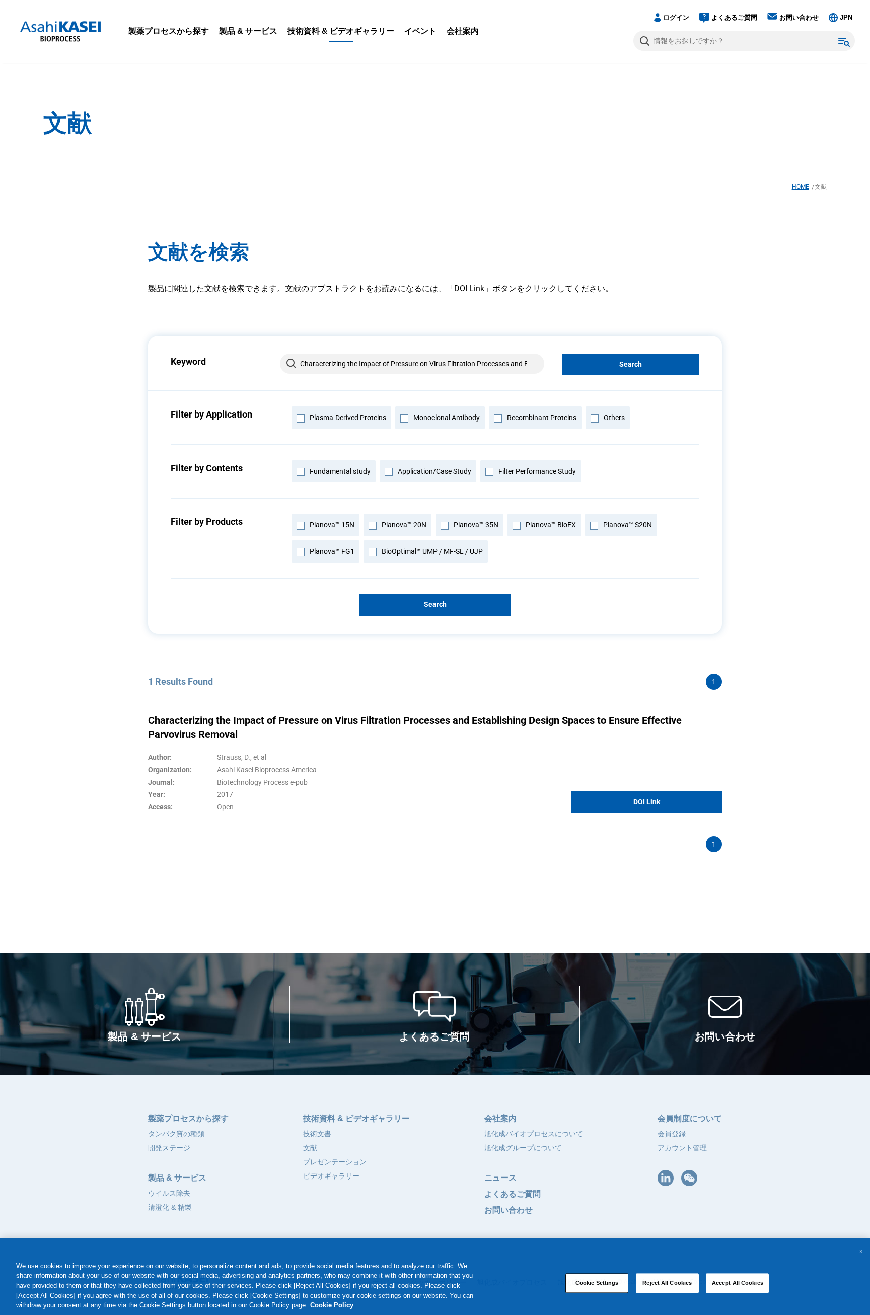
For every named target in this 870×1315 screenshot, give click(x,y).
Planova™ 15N (332, 525)
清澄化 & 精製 (170, 1207)
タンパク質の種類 (176, 1134)
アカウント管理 (682, 1148)
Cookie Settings (597, 1283)
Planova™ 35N (476, 525)
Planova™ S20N (627, 525)
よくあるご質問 (734, 17)
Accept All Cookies (737, 1283)
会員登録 (672, 1134)
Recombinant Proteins (541, 417)
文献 (310, 1148)
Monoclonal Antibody (446, 417)
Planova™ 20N (404, 525)
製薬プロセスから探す (168, 31)
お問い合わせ (799, 17)
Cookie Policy (331, 1305)
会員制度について (690, 1118)
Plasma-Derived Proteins (348, 417)
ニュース (500, 1177)
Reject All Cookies (667, 1283)
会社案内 (463, 31)
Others (614, 417)
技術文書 (317, 1134)
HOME (800, 186)
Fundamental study (340, 471)
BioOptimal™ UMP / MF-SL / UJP (432, 551)
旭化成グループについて (523, 1148)
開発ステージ (169, 1148)
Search (630, 364)
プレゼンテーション (335, 1162)
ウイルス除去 (169, 1193)
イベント (420, 31)
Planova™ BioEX (551, 525)
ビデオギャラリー (331, 1176)
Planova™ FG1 (332, 551)
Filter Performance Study (537, 471)
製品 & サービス (248, 31)
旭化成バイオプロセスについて (533, 1134)
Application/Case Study (434, 471)
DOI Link (646, 802)
